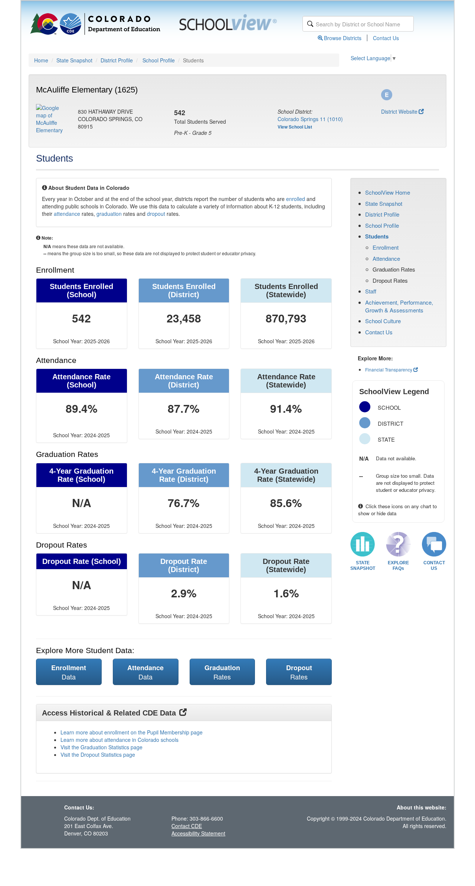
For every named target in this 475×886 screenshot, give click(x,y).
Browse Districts (342, 38)
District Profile (117, 60)
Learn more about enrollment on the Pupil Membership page (131, 732)
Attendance (386, 258)
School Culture (383, 321)
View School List (295, 126)
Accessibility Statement (198, 833)
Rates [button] (222, 672)
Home (41, 60)
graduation (109, 213)
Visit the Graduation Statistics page (101, 747)
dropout (156, 213)
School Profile (158, 60)
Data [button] (68, 672)
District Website (399, 111)
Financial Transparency (388, 369)
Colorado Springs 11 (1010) (310, 119)
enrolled (295, 198)
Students (377, 236)
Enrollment (386, 247)
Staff (370, 291)
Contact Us (386, 38)
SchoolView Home (387, 192)
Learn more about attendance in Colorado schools (119, 739)
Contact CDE (186, 826)
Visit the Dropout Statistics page (97, 754)
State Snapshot (74, 60)
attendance (67, 213)
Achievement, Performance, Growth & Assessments (399, 306)
